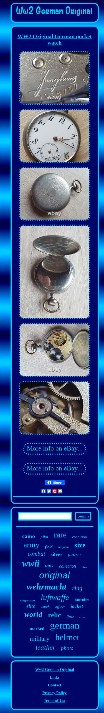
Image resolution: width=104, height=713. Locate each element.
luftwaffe (55, 597)
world (33, 614)
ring (77, 588)
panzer (75, 554)
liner (70, 616)
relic (54, 615)
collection (67, 566)
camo (28, 536)
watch (45, 607)
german (65, 625)
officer (60, 607)
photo (67, 648)
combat (36, 553)
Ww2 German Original (54, 670)
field (49, 547)
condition (79, 537)
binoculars (82, 600)
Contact (54, 685)
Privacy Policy (54, 693)
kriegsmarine (27, 600)
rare (60, 534)
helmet (67, 637)
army (31, 544)
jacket (77, 606)
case (82, 617)
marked (37, 628)
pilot (44, 537)
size (80, 545)
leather (45, 647)
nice (84, 567)
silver (56, 554)
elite (30, 606)
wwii (30, 563)
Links (54, 677)
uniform (63, 547)
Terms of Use (54, 701)
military (40, 638)
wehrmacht (47, 586)
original (54, 575)
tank (49, 565)
